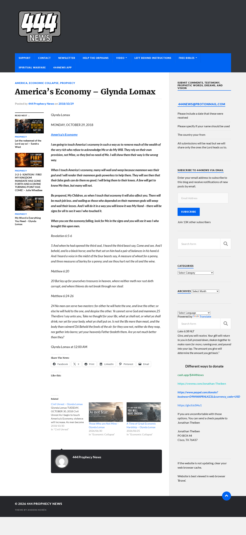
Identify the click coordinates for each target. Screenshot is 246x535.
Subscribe (188, 211)
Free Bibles (186, 57)
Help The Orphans (96, 57)
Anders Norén (37, 509)
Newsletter (66, 57)
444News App (62, 67)
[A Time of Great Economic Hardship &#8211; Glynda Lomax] (144, 412)
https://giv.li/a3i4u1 (190, 405)
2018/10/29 (66, 103)
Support (25, 57)
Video (120, 57)
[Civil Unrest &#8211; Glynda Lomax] (70, 416)
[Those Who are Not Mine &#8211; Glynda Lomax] (106, 412)
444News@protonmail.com (201, 104)
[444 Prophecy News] (123, 26)
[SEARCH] (225, 243)
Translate (205, 316)
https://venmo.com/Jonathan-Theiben (202, 383)
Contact (44, 57)
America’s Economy (64, 134)
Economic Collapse (44, 82)
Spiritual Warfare (32, 67)
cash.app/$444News (191, 375)
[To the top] (226, 496)
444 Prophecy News (41, 103)
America (21, 82)
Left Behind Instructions (153, 57)
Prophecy (67, 82)
